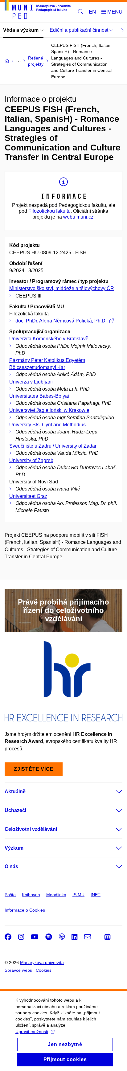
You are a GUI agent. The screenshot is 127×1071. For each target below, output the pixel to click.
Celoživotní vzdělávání (31, 829)
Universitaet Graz (28, 496)
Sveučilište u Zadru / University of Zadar (52, 446)
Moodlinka (56, 894)
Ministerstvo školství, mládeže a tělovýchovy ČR (61, 288)
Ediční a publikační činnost (79, 30)
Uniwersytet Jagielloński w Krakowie (49, 410)
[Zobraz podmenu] (113, 791)
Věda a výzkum (21, 30)
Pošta (10, 894)
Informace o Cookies (25, 910)
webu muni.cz (78, 217)
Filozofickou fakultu (49, 211)
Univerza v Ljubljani (31, 381)
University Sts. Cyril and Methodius (47, 424)
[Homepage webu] (38, 10)
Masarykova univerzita (42, 962)
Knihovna (31, 894)
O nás (11, 866)
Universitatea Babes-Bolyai (39, 396)
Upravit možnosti (31, 1031)
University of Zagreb (31, 460)
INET (95, 894)
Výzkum (14, 848)
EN (92, 12)
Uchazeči (15, 810)
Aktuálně (15, 791)
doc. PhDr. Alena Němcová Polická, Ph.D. (61, 320)
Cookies (43, 970)
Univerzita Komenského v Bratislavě (48, 338)
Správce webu (18, 970)
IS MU (78, 894)
